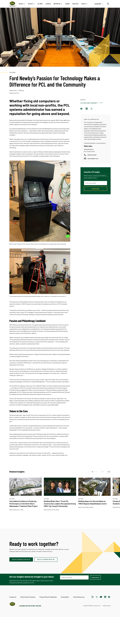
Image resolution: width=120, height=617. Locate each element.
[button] (92, 471)
